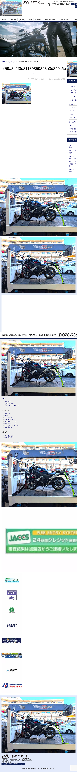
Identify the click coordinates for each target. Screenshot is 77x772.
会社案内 (8, 402)
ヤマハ (72, 117)
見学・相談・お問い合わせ (13, 764)
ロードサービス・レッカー (14, 425)
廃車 (30, 19)
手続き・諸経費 (10, 419)
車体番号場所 (9, 437)
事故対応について (11, 423)
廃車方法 (72, 86)
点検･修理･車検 (50, 19)
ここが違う (8, 417)
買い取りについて (11, 421)
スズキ (72, 114)
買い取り (22, 19)
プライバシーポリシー (12, 405)
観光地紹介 (72, 122)
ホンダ (72, 107)
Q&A (70, 125)
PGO (72, 110)
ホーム (4, 19)
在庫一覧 (13, 19)
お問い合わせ (9, 404)
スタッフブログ (64, 19)
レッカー (38, 19)
